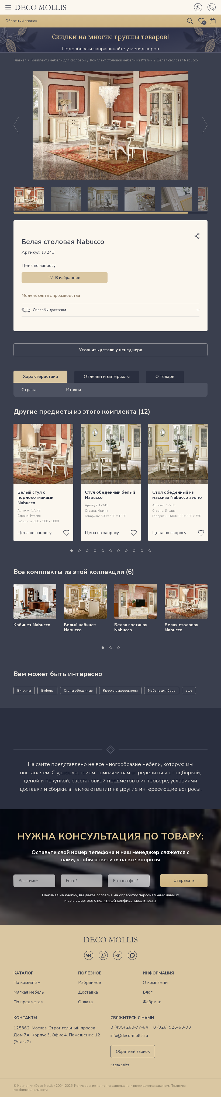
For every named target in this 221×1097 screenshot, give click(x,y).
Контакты (25, 1017)
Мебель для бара (161, 690)
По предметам (28, 1002)
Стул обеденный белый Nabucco (110, 494)
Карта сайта (119, 1065)
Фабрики (152, 1002)
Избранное (89, 982)
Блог (147, 992)
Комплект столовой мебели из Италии (121, 60)
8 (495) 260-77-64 (129, 1027)
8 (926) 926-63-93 (172, 1027)
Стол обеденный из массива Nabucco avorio (177, 494)
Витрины (24, 690)
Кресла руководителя (120, 690)
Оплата (85, 1002)
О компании (155, 982)
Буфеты (47, 690)
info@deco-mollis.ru (129, 1035)
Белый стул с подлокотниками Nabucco (35, 497)
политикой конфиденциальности (126, 900)
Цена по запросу (39, 266)
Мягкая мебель (28, 992)
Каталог (23, 973)
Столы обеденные (78, 690)
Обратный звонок (133, 1051)
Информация (158, 973)
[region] (110, 199)
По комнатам (26, 982)
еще (189, 690)
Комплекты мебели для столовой (58, 60)
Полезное (89, 973)
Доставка (88, 992)
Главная (19, 60)
